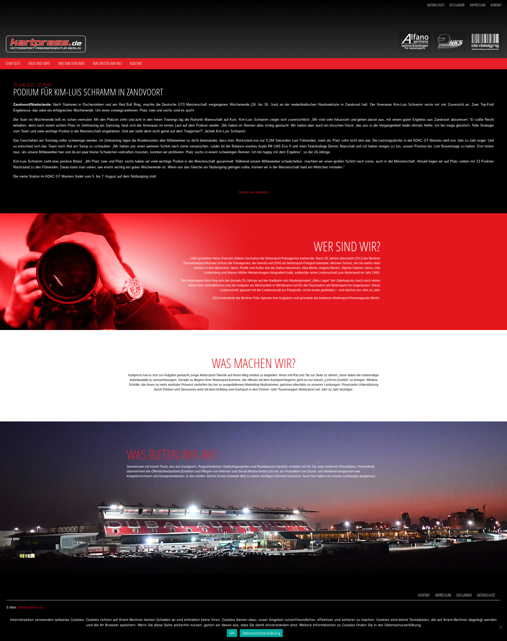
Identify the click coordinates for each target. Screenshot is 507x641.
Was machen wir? (71, 63)
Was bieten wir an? (107, 63)
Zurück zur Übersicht (253, 192)
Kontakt (496, 4)
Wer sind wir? (39, 63)
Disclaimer (456, 4)
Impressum (477, 4)
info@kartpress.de (30, 607)
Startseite (13, 63)
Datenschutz (435, 4)
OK (231, 633)
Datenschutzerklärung (261, 633)
